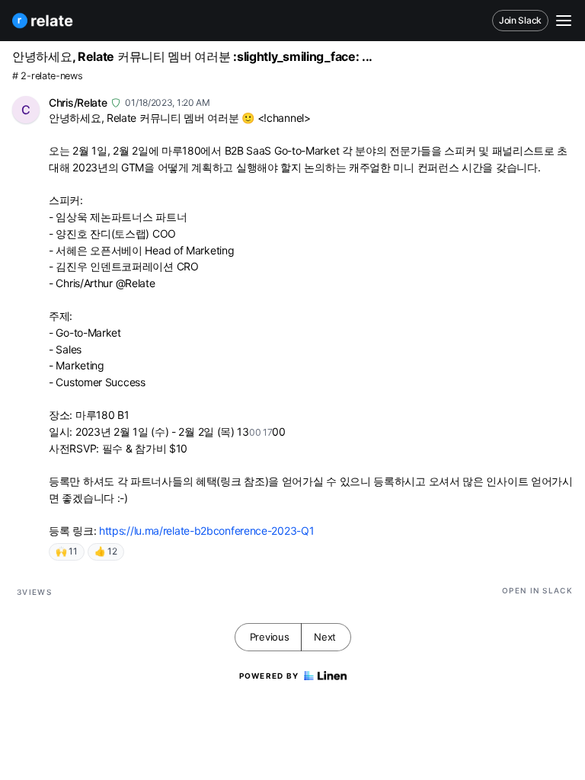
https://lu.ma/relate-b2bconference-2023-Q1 (206, 530)
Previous (269, 637)
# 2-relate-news (47, 76)
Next (325, 637)
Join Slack (520, 20)
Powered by (269, 675)
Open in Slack (537, 590)
